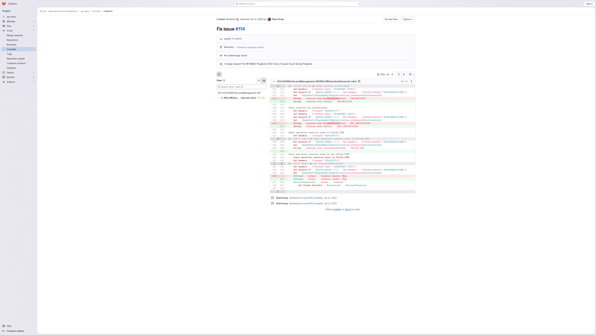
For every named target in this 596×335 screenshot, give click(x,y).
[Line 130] (273, 148)
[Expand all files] (398, 74)
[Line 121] (273, 117)
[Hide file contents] (274, 81)
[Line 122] (273, 120)
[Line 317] (273, 166)
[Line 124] (273, 129)
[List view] (258, 80)
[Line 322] (281, 182)
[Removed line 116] (273, 98)
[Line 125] (273, 132)
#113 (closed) (316, 198)
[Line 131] (273, 154)
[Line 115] (273, 95)
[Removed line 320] (273, 176)
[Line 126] (273, 135)
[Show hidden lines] (278, 139)
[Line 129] (273, 145)
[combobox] (411, 74)
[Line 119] (273, 111)
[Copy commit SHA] (237, 19)
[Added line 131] (281, 151)
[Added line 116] (281, 101)
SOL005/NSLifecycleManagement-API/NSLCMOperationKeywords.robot (317, 81)
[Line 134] (281, 160)
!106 (244, 64)
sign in (348, 209)
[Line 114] (273, 92)
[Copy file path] (359, 81)
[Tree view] (263, 80)
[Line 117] (273, 104)
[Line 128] (273, 142)
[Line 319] (281, 170)
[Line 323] (281, 185)
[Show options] (411, 81)
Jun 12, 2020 (256, 19)
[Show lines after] (282, 163)
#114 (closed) (316, 203)
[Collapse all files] (403, 74)
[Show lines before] (278, 86)
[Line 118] (273, 107)
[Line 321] (273, 182)
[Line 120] (273, 114)
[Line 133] (281, 157)
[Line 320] (281, 173)
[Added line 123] (281, 126)
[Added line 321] (281, 179)
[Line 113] (273, 89)
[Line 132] (281, 154)
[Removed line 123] (273, 123)
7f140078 (237, 38)
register (337, 209)
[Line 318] (281, 166)
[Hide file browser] (219, 74)
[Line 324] (281, 188)
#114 (240, 29)
